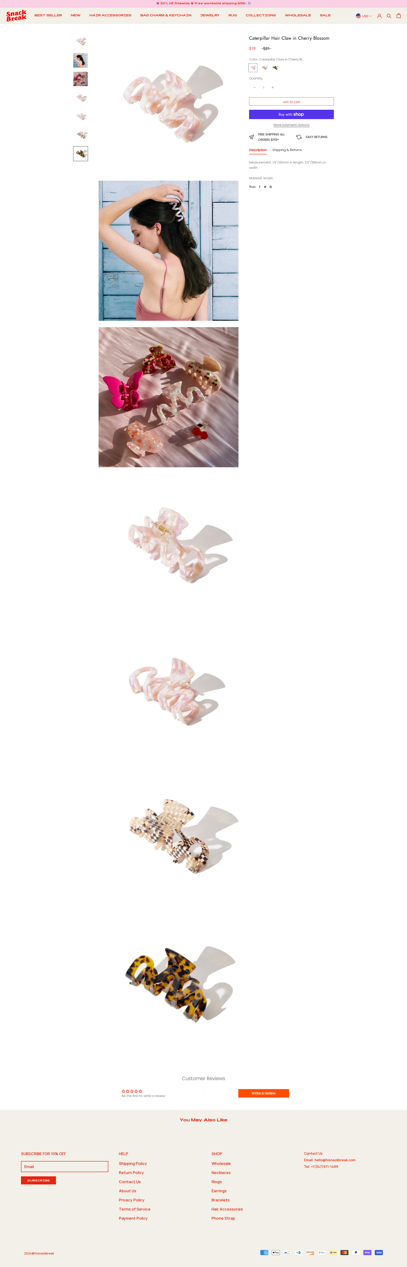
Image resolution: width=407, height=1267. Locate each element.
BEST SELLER (48, 15)
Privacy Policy (132, 1199)
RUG (233, 15)
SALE (325, 15)
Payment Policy (133, 1218)
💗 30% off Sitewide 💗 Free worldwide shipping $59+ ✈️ (203, 3)
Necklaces (221, 1172)
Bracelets (221, 1199)
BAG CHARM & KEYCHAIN (165, 15)
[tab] (258, 150)
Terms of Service (135, 1209)
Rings (217, 1181)
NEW (76, 15)
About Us (127, 1190)
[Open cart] (399, 15)
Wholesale (221, 1163)
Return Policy (131, 1172)
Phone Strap (223, 1218)
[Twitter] (265, 187)
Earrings (219, 1190)
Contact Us (130, 1181)
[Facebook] (259, 187)
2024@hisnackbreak (39, 1253)
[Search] (389, 15)
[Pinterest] (270, 187)
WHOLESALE (298, 15)
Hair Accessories (227, 1209)
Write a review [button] (264, 1093)
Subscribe (38, 1181)
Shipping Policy (133, 1163)
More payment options (291, 124)
